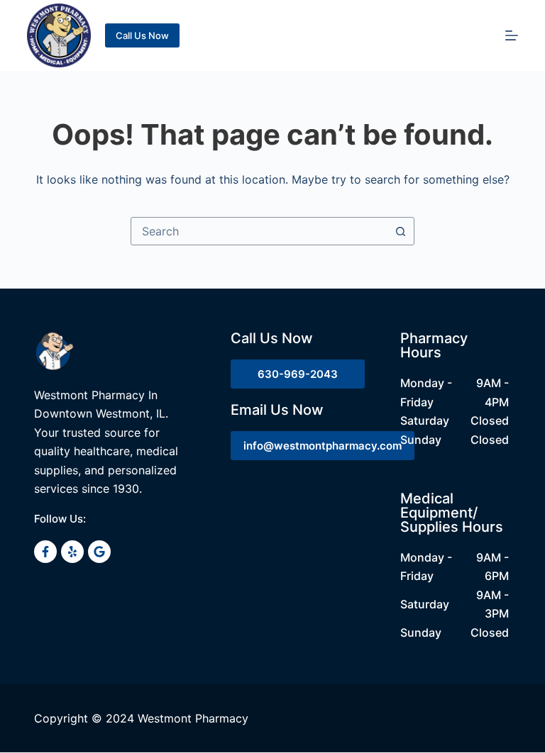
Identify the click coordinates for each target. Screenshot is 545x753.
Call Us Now (142, 35)
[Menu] (511, 35)
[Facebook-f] (45, 551)
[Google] (99, 551)
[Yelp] (72, 551)
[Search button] (400, 231)
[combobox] (259, 231)
